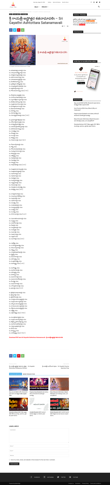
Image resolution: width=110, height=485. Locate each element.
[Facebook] (91, 2)
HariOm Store (65, 2)
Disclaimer (77, 483)
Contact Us (71, 483)
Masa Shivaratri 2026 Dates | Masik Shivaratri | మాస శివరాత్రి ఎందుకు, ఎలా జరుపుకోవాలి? (59, 393)
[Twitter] (96, 2)
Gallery (49, 2)
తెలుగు (36, 7)
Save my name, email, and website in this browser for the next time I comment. (33, 459)
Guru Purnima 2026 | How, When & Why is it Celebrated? (85, 109)
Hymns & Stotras (56, 2)
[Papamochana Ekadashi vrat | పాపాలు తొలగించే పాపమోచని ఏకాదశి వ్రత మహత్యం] (39, 384)
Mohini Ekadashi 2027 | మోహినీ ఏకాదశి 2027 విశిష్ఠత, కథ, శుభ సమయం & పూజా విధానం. (59, 413)
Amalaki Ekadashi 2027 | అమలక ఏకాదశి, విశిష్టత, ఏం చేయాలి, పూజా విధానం (37, 413)
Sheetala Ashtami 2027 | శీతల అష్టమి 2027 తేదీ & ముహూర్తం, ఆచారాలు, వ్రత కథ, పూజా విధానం (18, 413)
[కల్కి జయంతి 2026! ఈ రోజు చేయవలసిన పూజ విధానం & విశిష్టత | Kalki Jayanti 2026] (18, 384)
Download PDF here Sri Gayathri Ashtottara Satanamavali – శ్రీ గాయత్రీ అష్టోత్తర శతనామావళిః (36, 337)
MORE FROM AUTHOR (29, 374)
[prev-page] (10, 419)
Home (10, 11)
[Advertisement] (39, 343)
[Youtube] (99, 2)
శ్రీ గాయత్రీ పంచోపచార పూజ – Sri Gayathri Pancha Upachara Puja (55, 367)
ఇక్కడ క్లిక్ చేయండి (90, 21)
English (44, 7)
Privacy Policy (85, 483)
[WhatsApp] (22, 30)
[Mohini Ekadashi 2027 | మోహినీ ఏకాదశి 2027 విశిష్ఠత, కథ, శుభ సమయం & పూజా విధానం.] (59, 404)
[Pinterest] (18, 30)
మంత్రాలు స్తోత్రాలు (16, 14)
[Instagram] (94, 2)
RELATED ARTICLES (15, 374)
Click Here (82, 24)
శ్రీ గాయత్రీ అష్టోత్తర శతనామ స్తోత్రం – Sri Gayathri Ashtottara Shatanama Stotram (22, 367)
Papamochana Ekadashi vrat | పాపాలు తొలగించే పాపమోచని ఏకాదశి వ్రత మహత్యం (39, 393)
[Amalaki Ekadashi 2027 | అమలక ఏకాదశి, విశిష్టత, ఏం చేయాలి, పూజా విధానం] (39, 404)
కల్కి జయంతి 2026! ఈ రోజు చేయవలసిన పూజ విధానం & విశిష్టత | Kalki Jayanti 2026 (18, 393)
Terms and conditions (95, 483)
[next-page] (13, 419)
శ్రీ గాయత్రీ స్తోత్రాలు (24, 14)
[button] (99, 7)
